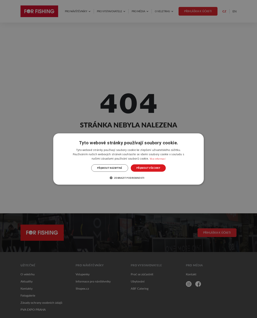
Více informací (157, 158)
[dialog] (128, 159)
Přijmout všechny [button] (148, 168)
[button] (128, 177)
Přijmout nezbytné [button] (109, 168)
